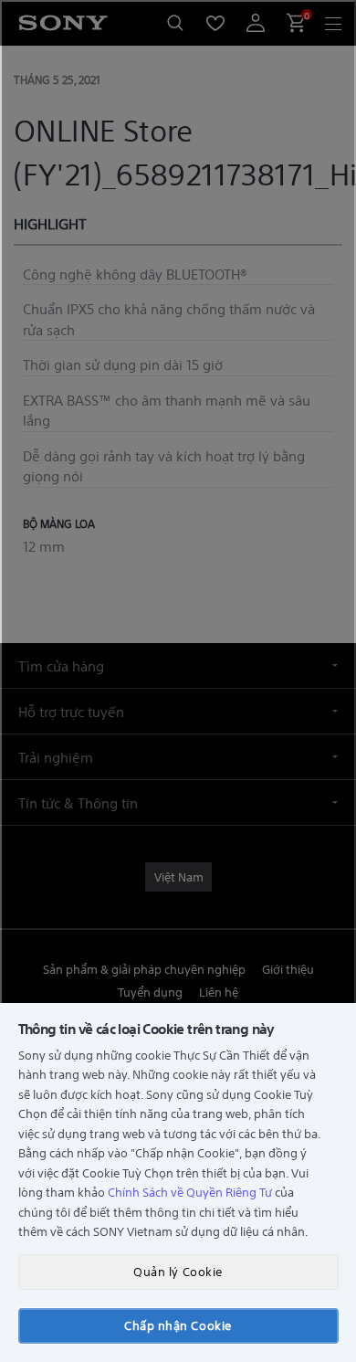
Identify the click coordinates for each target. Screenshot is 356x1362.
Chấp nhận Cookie (177, 1325)
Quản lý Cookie (177, 1271)
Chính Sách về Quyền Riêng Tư (190, 1191)
